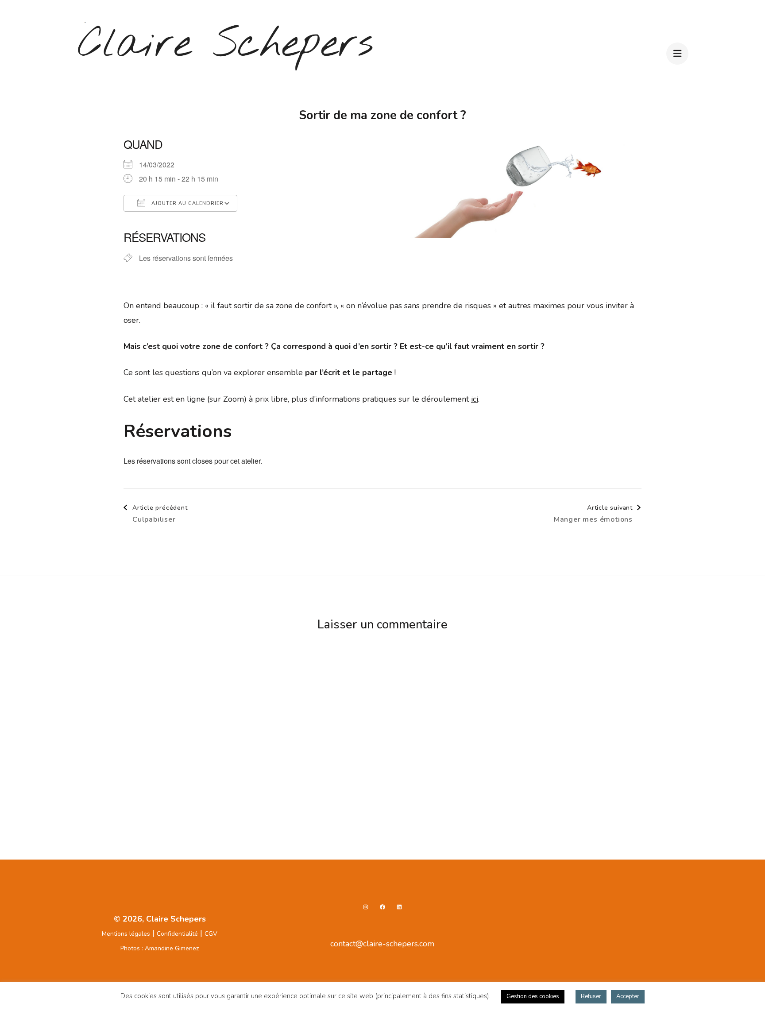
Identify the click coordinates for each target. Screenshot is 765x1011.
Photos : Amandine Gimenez (159, 948)
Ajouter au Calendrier (187, 203)
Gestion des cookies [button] (532, 996)
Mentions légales (126, 934)
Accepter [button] (627, 996)
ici (474, 399)
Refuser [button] (591, 996)
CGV (211, 934)
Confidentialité (177, 934)
